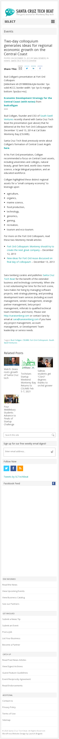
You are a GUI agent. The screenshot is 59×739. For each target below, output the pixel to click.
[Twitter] (6, 468)
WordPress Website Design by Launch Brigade (22, 733)
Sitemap (6, 719)
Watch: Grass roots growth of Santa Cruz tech (11, 374)
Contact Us (7, 700)
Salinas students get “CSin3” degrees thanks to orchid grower (45, 378)
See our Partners (10, 603)
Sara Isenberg (39, 58)
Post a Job (7, 631)
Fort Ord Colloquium (39, 340)
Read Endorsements (12, 685)
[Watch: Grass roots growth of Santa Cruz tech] (11, 361)
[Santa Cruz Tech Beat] (29, 12)
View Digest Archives (12, 666)
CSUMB (26, 340)
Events (7, 61)
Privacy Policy (9, 707)
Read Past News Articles (14, 659)
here (6, 148)
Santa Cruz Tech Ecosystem (23, 61)
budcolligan (11, 105)
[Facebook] (13, 468)
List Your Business (11, 638)
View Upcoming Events (13, 591)
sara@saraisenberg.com (26, 319)
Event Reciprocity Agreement (16, 679)
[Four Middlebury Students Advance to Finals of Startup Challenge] (11, 399)
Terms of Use (9, 713)
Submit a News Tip (11, 619)
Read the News (9, 584)
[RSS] (20, 468)
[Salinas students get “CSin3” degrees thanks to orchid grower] (45, 362)
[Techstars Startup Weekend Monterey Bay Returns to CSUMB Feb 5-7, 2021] (28, 363)
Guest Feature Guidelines (15, 672)
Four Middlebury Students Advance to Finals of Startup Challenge (10, 415)
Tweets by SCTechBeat (16, 476)
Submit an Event (10, 625)
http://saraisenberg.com (16, 315)
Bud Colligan (16, 340)
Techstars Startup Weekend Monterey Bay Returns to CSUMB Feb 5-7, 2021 (28, 382)
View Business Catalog (13, 597)
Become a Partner (11, 644)
